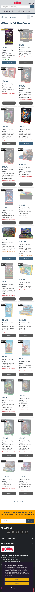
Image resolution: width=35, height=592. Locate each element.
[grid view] (28, 17)
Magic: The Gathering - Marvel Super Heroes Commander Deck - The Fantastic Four (25, 135)
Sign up (30, 521)
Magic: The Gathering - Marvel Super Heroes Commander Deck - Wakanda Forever (8, 176)
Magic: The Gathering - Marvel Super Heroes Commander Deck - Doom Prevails (8, 135)
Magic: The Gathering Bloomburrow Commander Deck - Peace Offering (8, 447)
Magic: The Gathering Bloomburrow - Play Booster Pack (25, 367)
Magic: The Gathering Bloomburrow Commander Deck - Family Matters (25, 404)
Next (21, 502)
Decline (17, 584)
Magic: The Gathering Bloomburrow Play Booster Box (8, 484)
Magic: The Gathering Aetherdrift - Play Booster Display (25, 328)
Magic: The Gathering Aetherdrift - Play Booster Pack (8, 364)
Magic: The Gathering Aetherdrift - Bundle (25, 287)
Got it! (16, 579)
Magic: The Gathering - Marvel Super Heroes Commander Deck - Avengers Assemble (25, 95)
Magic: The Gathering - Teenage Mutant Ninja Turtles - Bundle (8, 247)
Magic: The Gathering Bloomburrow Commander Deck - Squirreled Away (25, 447)
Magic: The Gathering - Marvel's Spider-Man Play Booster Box (25, 172)
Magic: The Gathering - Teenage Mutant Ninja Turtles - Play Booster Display (25, 250)
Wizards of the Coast (7, 51)
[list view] (32, 17)
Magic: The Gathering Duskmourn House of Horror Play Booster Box (25, 485)
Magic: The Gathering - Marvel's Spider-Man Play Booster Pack (8, 215)
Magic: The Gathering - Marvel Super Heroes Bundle (8, 89)
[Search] (32, 6)
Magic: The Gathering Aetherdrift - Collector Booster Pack (8, 328)
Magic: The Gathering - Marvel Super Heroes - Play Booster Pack (25, 53)
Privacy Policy (8, 575)
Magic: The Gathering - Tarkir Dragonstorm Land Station (25, 213)
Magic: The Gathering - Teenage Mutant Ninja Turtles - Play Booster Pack (8, 291)
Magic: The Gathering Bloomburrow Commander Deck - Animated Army (8, 406)
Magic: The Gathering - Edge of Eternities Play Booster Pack (8, 55)
